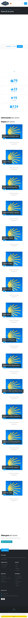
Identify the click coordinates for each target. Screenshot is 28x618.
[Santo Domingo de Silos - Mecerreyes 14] (14, 463)
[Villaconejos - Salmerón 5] (14, 233)
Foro (17, 566)
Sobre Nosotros (5, 564)
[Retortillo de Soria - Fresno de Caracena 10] (14, 361)
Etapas (14, 46)
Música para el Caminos (6, 578)
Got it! (14, 616)
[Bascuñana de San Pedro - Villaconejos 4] (14, 208)
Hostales (14, 109)
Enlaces (17, 583)
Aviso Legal (4, 566)
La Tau (17, 579)
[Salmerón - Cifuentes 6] (14, 259)
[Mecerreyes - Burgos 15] (14, 488)
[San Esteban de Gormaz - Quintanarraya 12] (14, 412)
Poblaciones (14, 83)
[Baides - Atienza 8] (14, 310)
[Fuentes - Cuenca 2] (14, 157)
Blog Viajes (4, 576)
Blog (16, 564)
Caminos (17, 570)
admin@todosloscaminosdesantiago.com (10, 595)
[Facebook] (2, 599)
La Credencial (18, 576)
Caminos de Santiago (8, 9)
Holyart (3, 579)
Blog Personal (4, 581)
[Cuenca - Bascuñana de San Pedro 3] (14, 182)
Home (2, 9)
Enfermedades (18, 581)
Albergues (20, 46)
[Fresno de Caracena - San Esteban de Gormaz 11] (14, 386)
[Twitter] (4, 599)
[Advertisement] (14, 29)
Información (8, 46)
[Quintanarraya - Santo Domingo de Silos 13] (14, 437)
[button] (13, 71)
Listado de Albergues (7, 541)
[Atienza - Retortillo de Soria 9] (14, 335)
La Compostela (18, 578)
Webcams (18, 585)
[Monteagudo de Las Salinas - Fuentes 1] (14, 131)
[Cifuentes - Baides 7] (14, 284)
